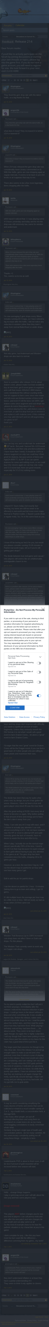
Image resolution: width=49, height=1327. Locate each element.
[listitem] (24, 657)
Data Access (24, 717)
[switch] (39, 663)
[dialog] (24, 663)
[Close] (43, 610)
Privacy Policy (39, 717)
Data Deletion (9, 717)
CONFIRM (15, 708)
